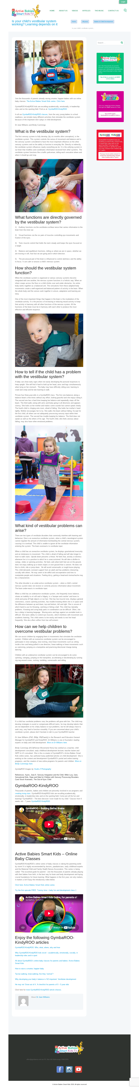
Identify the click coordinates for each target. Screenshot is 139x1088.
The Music (99, 11)
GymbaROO (36, 801)
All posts (85, 21)
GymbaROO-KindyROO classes (35, 114)
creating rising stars (23, 793)
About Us (63, 11)
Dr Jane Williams (43, 997)
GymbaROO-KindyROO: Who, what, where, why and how (37, 947)
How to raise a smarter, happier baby (29, 969)
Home (52, 11)
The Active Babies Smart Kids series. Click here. (46, 101)
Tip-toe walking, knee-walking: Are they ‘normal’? (34, 974)
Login (123, 2)
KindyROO (46, 801)
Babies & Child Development (103, 21)
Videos (75, 11)
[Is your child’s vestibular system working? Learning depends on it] (49, 67)
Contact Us (113, 11)
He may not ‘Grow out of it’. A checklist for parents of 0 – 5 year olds (42, 984)
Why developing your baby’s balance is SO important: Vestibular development (45, 979)
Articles (86, 11)
